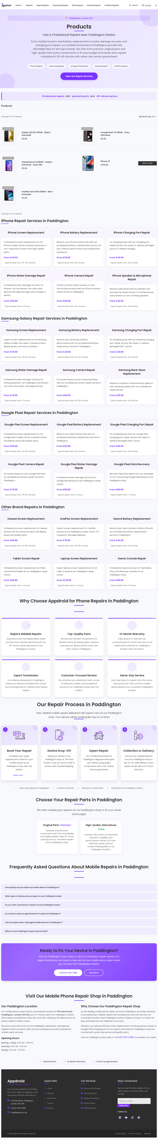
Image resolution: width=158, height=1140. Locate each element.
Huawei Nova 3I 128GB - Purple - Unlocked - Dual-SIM (37, 163)
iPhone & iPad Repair (92, 1088)
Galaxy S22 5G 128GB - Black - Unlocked (37, 134)
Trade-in (50, 1103)
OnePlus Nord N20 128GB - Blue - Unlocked (38, 193)
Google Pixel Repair (79, 66)
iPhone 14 (105, 161)
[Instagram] (132, 1117)
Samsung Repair (56, 66)
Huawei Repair (101, 66)
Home (49, 1088)
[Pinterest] (139, 1117)
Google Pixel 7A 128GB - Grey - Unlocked (116, 134)
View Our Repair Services (79, 76)
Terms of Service (135, 1134)
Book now (18, 775)
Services (50, 1093)
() (148, 5)
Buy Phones (52, 1098)
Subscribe (123, 1105)
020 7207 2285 (126, 1037)
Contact (50, 1108)
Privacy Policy (120, 1134)
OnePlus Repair (121, 66)
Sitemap (147, 1134)
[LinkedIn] (120, 1117)
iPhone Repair (36, 66)
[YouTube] (126, 1117)
